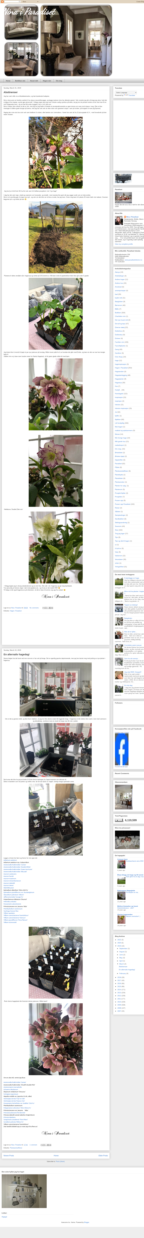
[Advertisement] (56, 629)
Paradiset (118, 463)
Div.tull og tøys (120, 324)
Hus (116, 386)
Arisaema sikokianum (11, 1089)
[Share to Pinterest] (52, 608)
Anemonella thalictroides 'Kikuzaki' (15, 872)
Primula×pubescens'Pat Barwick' (14, 1113)
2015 (119, 986)
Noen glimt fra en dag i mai (135, 877)
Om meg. (118, 449)
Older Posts (103, 1156)
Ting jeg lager (120, 533)
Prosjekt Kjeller (120, 493)
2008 (119, 1008)
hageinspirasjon (120, 364)
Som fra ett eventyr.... (132, 658)
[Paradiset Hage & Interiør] (121, 765)
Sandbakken (119, 519)
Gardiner (118, 353)
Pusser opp (119, 500)
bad (116, 294)
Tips (116, 537)
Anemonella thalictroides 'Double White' (17, 867)
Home (8, 81)
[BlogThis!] (46, 608)
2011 (119, 999)
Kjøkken (118, 419)
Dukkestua (119, 335)
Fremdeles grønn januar (133, 645)
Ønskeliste (118, 452)
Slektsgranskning (121, 522)
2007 (119, 1011)
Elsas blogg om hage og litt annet (130, 875)
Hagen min (47, 81)
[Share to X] (48, 608)
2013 (119, 993)
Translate (131, 95)
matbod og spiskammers (124, 430)
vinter (117, 563)
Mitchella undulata (10, 902)
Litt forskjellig (119, 423)
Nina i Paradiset (28, 11)
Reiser (117, 508)
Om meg (59, 81)
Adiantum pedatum (10, 860)
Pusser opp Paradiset (122, 504)
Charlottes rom (120, 316)
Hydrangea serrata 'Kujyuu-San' (14, 1101)
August (122, 952)
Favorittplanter (120, 346)
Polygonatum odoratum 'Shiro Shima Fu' (17, 1108)
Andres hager (120, 279)
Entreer (117, 338)
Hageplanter (119, 379)
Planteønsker (119, 482)
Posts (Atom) (60, 1161)
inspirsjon (118, 401)
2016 (119, 983)
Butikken (118, 313)
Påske (117, 467)
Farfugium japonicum (11, 1094)
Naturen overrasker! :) (133, 916)
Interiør (117, 405)
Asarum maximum (10, 879)
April (121, 961)
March (121, 964)
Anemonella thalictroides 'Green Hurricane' (18, 869)
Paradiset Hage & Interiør (122, 732)
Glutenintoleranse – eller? (125, 908)
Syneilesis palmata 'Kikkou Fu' (14, 1122)
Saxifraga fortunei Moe (11, 911)
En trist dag (128, 685)
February (122, 973)
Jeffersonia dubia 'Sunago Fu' (13, 897)
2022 (119, 940)
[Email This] (43, 608)
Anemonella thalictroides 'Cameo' (15, 865)
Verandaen (119, 559)
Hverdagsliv (119, 394)
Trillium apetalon (9, 913)
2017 (119, 980)
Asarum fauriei (9, 876)
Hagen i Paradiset (16, 611)
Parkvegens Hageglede (126, 890)
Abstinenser (11, 92)
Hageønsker (119, 371)
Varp (116, 552)
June (121, 955)
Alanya (117, 272)
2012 (119, 996)
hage (117, 360)
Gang (117, 349)
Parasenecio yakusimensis (12, 904)
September (123, 948)
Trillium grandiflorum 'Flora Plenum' (16, 920)
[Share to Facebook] (50, 608)
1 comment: (34, 1145)
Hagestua (118, 383)
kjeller (117, 416)
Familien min (119, 342)
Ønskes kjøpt (119, 456)
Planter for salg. (120, 486)
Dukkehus (118, 331)
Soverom (118, 526)
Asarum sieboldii (9, 883)
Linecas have (122, 859)
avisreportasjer (120, 290)
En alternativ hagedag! (17, 654)
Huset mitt (34, 81)
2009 (119, 1005)
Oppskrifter (119, 460)
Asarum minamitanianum (12, 881)
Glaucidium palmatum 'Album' (14, 895)
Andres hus (119, 283)
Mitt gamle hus (120, 441)
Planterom (118, 489)
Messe (117, 434)
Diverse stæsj (120, 327)
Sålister (117, 511)
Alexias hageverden (125, 914)
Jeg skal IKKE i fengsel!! (132, 672)
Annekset (118, 287)
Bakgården (119, 301)
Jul (116, 412)
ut (115, 545)
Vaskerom (118, 556)
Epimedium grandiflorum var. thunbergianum (19, 892)
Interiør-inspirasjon (121, 408)
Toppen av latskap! (131, 605)
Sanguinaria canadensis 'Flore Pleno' (16, 1120)
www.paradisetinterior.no (133, 260)
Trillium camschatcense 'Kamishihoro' (16, 915)
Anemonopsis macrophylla (13, 1087)
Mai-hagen (119, 427)
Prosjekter (118, 497)
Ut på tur (118, 548)
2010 (119, 1002)
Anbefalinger (119, 276)
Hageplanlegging (121, 375)
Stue (116, 530)
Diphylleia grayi (9, 888)
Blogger (86, 1222)
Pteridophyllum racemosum (13, 909)
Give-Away (119, 357)
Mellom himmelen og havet (127, 906)
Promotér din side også (121, 766)
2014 (119, 989)
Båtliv (117, 309)
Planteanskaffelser (16, 1148)
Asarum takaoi (8, 885)
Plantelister (119, 478)
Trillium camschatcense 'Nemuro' (15, 918)
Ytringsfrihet (119, 567)
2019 (119, 946)
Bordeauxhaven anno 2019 (134, 861)
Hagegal (4, 1217)
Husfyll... (118, 390)
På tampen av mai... (132, 892)
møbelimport (119, 445)
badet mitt (118, 298)
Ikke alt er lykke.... (130, 632)
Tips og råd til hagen (122, 541)
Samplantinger (120, 515)
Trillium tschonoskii (10, 922)
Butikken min (20, 81)
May (121, 958)
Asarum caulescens (10, 874)
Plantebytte (119, 475)
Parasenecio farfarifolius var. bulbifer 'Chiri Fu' (19, 1103)
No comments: (35, 608)
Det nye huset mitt (121, 320)
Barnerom (118, 305)
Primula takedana (9, 1117)
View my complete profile (124, 244)
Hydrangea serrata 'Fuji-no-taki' (14, 1099)
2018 (119, 977)
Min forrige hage (121, 438)
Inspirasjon (119, 397)
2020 (119, 943)
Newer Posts (9, 1156)
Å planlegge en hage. (132, 578)
